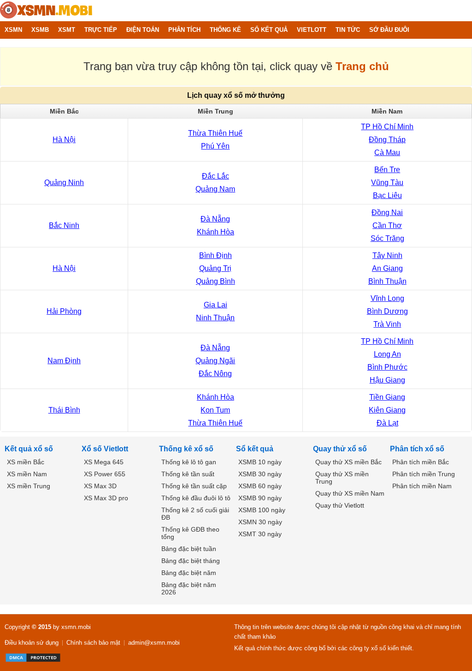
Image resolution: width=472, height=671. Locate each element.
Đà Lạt (387, 423)
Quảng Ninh (64, 182)
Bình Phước (387, 367)
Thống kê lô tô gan (188, 462)
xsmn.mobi (76, 626)
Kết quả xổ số (29, 449)
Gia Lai (215, 305)
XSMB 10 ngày (260, 462)
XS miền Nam (27, 474)
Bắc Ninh (64, 225)
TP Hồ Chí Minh (387, 127)
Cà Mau (387, 152)
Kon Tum (215, 410)
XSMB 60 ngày (260, 486)
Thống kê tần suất (187, 474)
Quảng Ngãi (215, 361)
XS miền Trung (28, 486)
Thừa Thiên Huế (215, 133)
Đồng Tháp (387, 140)
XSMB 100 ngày (261, 510)
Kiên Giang (387, 410)
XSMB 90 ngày (260, 498)
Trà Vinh (387, 324)
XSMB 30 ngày (260, 474)
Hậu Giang (387, 380)
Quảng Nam (215, 189)
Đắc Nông (215, 373)
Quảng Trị (215, 268)
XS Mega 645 (104, 462)
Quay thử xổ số (340, 449)
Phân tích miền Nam (422, 486)
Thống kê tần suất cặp (194, 486)
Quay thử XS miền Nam (349, 493)
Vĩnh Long (387, 298)
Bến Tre (387, 170)
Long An (387, 354)
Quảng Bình (215, 281)
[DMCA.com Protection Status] (33, 658)
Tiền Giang (387, 397)
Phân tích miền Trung (423, 474)
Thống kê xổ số (186, 449)
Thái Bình (64, 410)
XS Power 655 (104, 474)
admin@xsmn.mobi (154, 642)
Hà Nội (64, 140)
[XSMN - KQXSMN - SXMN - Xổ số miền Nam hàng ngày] (46, 10)
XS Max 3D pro (106, 498)
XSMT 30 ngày (260, 534)
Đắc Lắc (215, 176)
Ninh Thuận (215, 318)
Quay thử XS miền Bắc (348, 462)
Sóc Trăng (387, 238)
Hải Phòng (64, 311)
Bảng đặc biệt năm (188, 572)
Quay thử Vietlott (339, 505)
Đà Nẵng (215, 219)
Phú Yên (215, 146)
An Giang (387, 268)
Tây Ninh (387, 255)
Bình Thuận (387, 281)
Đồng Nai (387, 212)
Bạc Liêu (387, 195)
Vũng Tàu (387, 182)
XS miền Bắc (25, 462)
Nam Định (64, 361)
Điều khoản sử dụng (32, 642)
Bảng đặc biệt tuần (188, 548)
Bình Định (215, 255)
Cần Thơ (387, 225)
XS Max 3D (100, 486)
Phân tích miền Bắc (420, 462)
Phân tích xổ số (417, 449)
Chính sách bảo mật (93, 642)
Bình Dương (387, 311)
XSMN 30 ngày (260, 522)
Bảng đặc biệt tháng (190, 560)
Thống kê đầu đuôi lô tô (195, 498)
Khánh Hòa (215, 232)
